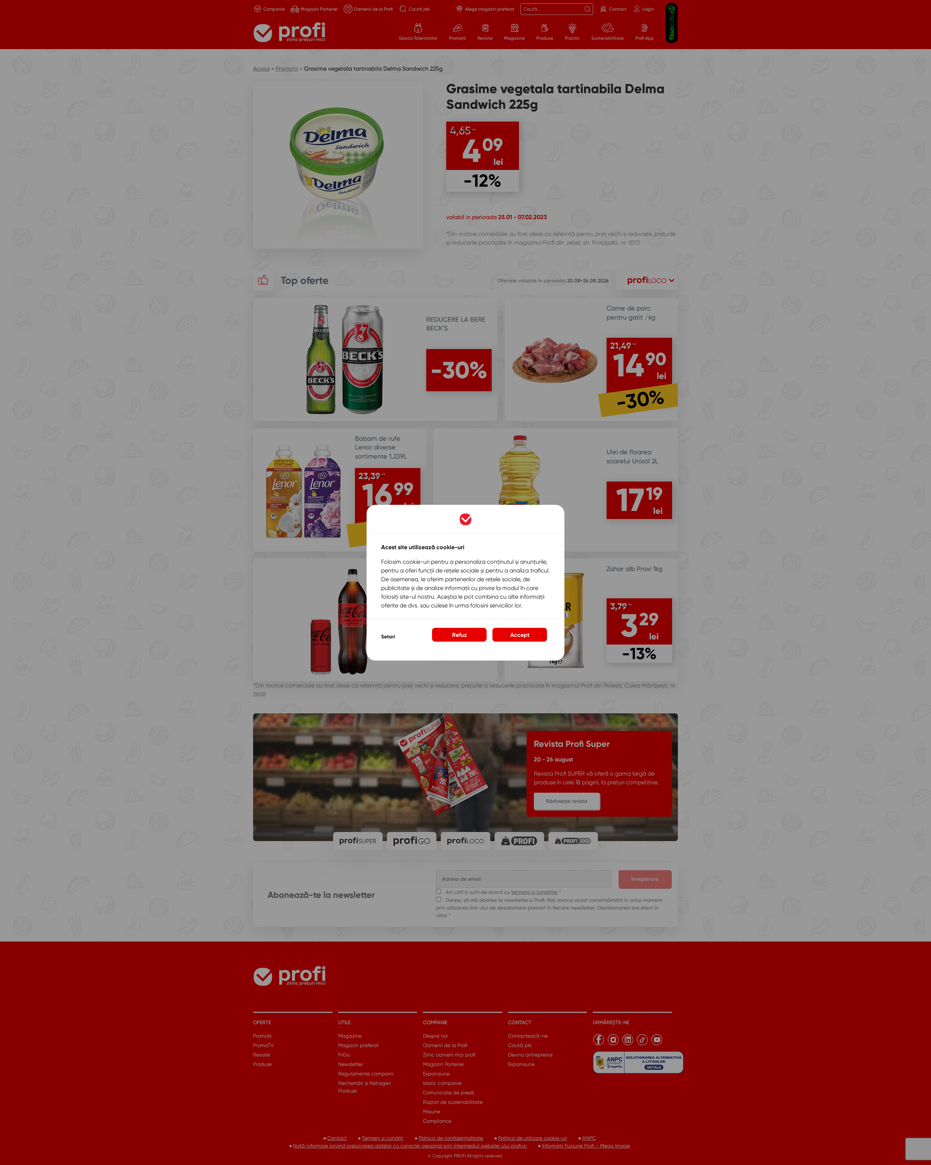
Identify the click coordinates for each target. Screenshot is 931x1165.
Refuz (459, 634)
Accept (520, 634)
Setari (388, 637)
